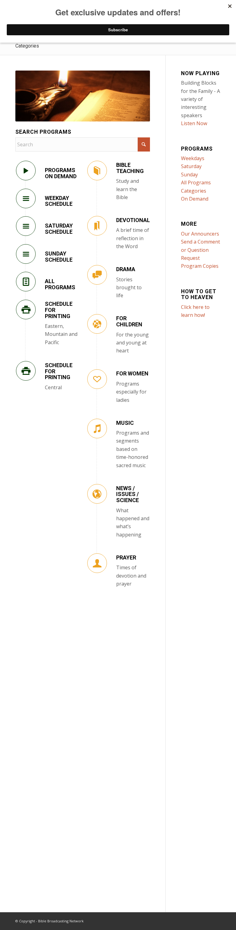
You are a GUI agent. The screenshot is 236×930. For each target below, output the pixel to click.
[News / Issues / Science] (97, 494)
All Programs (60, 284)
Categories (27, 46)
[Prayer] (97, 563)
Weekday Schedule (59, 201)
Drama (125, 269)
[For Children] (97, 324)
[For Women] (97, 379)
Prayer (126, 557)
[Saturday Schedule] (26, 226)
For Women (132, 373)
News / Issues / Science (127, 494)
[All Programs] (26, 281)
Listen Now (194, 123)
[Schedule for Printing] (26, 309)
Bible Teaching (130, 168)
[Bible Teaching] (97, 170)
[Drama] (97, 275)
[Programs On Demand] (26, 170)
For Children (129, 321)
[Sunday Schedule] (26, 254)
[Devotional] (97, 226)
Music (125, 423)
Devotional (133, 220)
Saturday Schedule (59, 228)
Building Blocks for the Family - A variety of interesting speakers (200, 99)
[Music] (97, 428)
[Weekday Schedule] (26, 198)
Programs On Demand (61, 173)
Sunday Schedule (59, 256)
